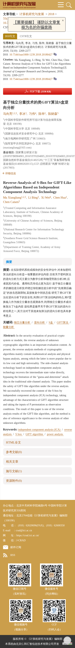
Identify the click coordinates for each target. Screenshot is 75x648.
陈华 (41, 113)
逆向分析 (40, 322)
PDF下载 (40, 91)
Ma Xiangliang (12, 197)
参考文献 (14, 452)
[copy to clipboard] (54, 78)
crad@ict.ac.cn (24, 530)
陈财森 (52, 113)
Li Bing (33, 197)
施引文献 (14, 471)
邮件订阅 (15, 547)
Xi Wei (45, 197)
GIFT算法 (63, 322)
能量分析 (9, 327)
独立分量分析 (22, 322)
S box (18, 434)
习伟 (32, 113)
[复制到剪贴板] (54, 54)
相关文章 (12, 461)
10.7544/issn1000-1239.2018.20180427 (30, 54)
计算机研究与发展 (31, 14)
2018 (51, 14)
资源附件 (14, 480)
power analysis (55, 434)
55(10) (7, 18)
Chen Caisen (11, 202)
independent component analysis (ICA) (39, 429)
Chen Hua (59, 197)
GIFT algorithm (35, 434)
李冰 (22, 113)
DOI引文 (10, 36)
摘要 (9, 261)
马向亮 (7, 113)
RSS (12, 555)
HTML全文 (13, 442)
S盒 (51, 322)
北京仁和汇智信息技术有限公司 (35, 643)
